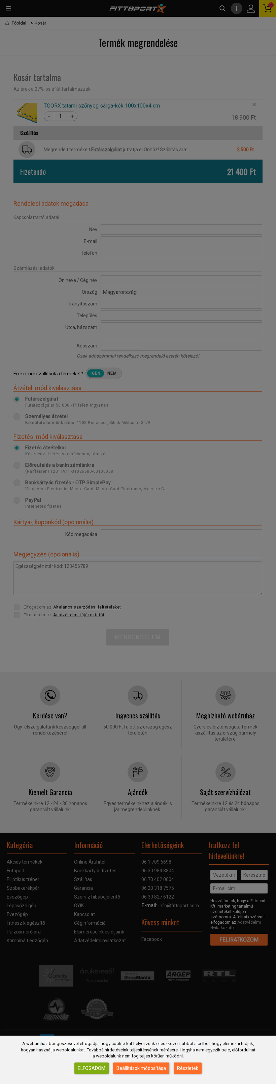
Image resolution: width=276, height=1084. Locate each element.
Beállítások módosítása (141, 1068)
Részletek (187, 1068)
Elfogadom (91, 1068)
